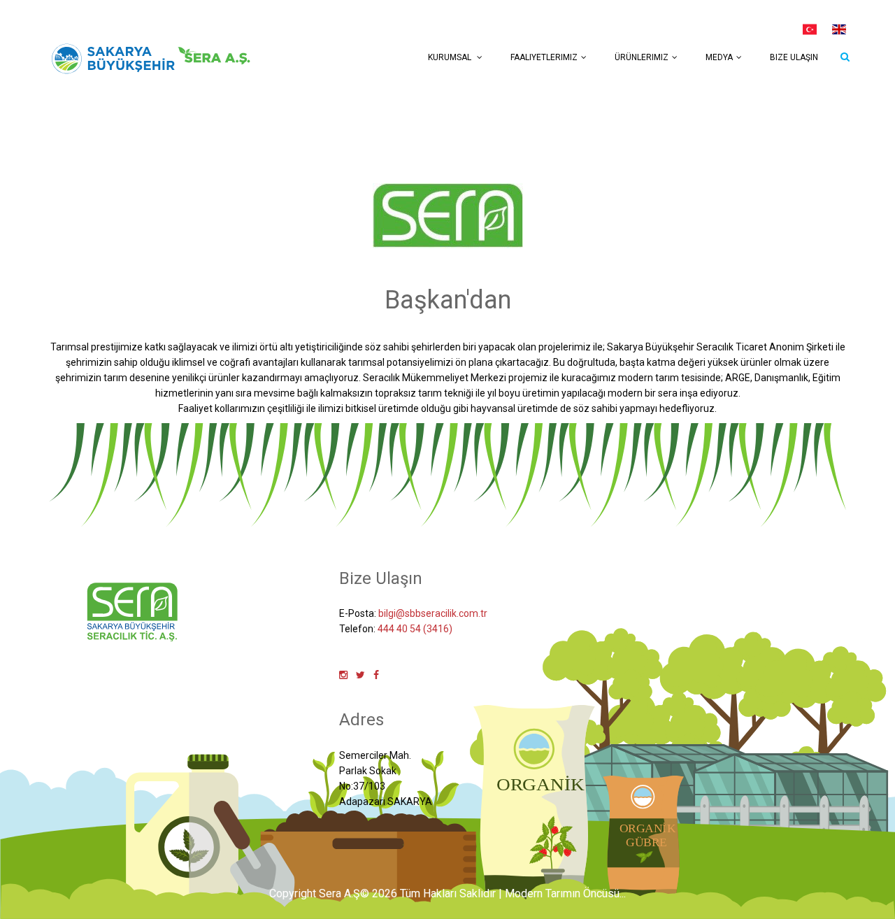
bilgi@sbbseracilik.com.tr (432, 613)
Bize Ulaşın (794, 57)
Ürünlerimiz (641, 57)
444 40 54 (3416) (415, 628)
